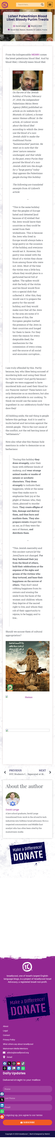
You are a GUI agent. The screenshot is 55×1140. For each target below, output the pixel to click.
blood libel (15, 30)
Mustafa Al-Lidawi (33, 30)
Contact (6, 1035)
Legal (5, 1031)
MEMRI (35, 54)
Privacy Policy (9, 1040)
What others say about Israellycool (18, 1044)
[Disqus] (27, 918)
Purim (44, 30)
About (5, 1026)
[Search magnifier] (42, 5)
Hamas (23, 30)
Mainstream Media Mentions (15, 1048)
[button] (50, 4)
